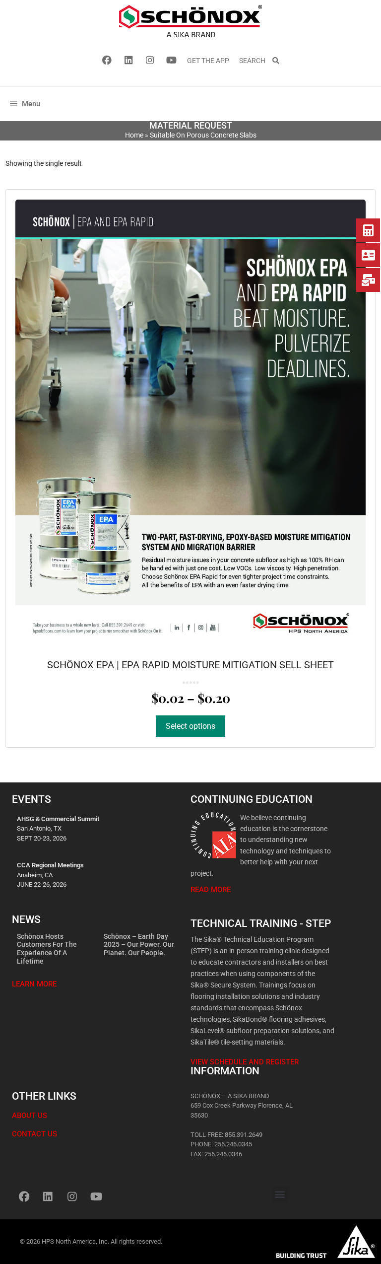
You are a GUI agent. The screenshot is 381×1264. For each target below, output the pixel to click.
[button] (280, 1194)
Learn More (34, 984)
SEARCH (255, 61)
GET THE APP (208, 61)
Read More (210, 889)
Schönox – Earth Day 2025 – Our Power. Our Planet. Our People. (139, 944)
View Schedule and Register (244, 1061)
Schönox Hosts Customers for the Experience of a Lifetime (47, 948)
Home (134, 135)
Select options (190, 726)
